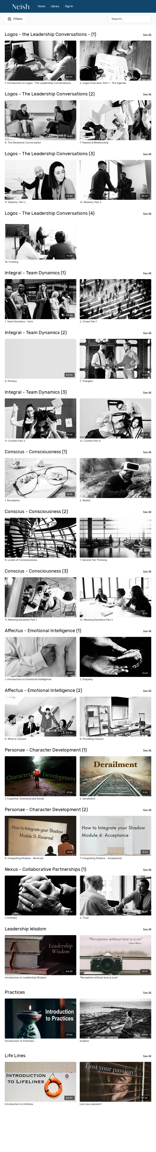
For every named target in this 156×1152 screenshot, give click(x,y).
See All (147, 35)
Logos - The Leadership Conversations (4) (50, 213)
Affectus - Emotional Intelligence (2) (43, 690)
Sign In (69, 6)
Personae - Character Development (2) (46, 809)
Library (55, 6)
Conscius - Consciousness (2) (36, 511)
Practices (15, 992)
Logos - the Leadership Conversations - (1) (50, 34)
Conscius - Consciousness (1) (36, 451)
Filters (18, 19)
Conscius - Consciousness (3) (36, 571)
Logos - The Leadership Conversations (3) (50, 153)
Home (41, 6)
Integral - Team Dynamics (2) (36, 332)
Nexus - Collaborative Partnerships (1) (45, 869)
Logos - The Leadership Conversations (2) (50, 94)
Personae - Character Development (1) (46, 750)
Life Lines (15, 1055)
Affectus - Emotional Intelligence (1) (43, 630)
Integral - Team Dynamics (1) (35, 272)
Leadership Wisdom (25, 929)
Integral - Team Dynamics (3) (36, 392)
